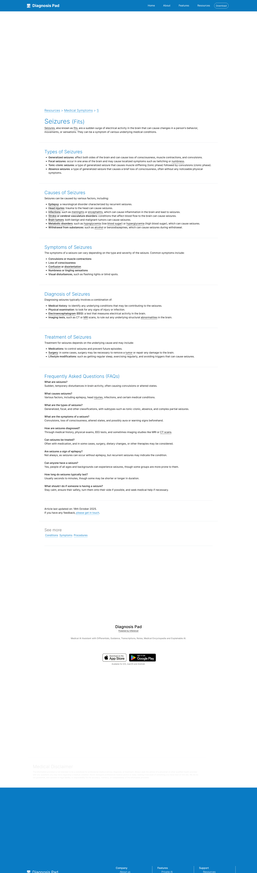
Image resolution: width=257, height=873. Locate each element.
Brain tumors (56, 219)
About (166, 5)
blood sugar (114, 223)
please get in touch (87, 512)
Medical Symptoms (78, 110)
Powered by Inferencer (128, 631)
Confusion (54, 266)
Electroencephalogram (62, 313)
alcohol (99, 227)
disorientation (72, 266)
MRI (85, 317)
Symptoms (65, 535)
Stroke (52, 215)
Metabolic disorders (60, 223)
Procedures (81, 535)
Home (151, 5)
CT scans (165, 432)
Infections (54, 212)
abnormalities (149, 317)
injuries (98, 397)
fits (76, 128)
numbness (178, 161)
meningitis (78, 212)
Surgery (53, 352)
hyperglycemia (135, 223)
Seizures (49, 128)
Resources (203, 5)
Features (184, 5)
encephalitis (95, 212)
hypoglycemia (92, 223)
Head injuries (56, 208)
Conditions (51, 535)
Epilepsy (53, 204)
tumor (129, 352)
